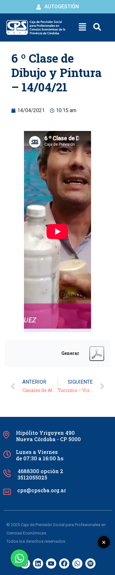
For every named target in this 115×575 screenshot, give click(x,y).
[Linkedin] (38, 563)
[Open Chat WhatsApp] (19, 558)
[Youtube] (51, 563)
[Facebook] (64, 563)
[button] (82, 27)
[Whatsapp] (77, 563)
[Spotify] (90, 563)
